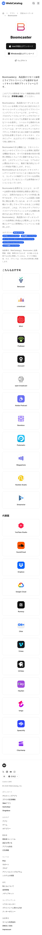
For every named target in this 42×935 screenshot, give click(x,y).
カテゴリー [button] (6, 828)
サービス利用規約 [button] (9, 922)
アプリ (12, 13)
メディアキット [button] (8, 893)
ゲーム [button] (4, 825)
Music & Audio (18, 232)
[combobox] (13, 776)
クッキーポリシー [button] (9, 911)
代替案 (5, 515)
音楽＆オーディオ (26, 13)
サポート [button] (5, 864)
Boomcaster (12, 15)
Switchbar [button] (6, 807)
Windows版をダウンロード (22, 53)
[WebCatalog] (4, 765)
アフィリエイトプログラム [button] (12, 872)
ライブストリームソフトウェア (13, 242)
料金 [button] (4, 861)
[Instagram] (14, 772)
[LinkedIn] (7, 772)
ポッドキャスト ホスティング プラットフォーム (18, 239)
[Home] (3, 13)
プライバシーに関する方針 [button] (12, 908)
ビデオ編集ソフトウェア (11, 245)
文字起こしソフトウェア (11, 236)
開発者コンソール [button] (9, 839)
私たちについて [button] (8, 886)
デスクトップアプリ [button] (9, 796)
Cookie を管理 (7, 782)
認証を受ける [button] (7, 843)
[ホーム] (12, 3)
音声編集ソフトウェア (29, 236)
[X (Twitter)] (3, 772)
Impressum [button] (6, 929)
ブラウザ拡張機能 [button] (9, 799)
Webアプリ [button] (6, 803)
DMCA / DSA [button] (7, 926)
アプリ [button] (4, 821)
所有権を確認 (17, 96)
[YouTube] (11, 772)
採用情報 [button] (5, 890)
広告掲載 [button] (5, 850)
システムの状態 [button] (8, 875)
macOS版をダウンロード (22, 46)
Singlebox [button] (6, 810)
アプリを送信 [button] (7, 846)
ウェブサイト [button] (22, 60)
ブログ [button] (4, 868)
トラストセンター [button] (9, 904)
